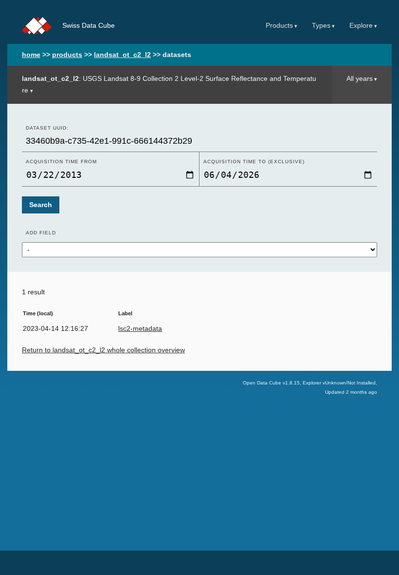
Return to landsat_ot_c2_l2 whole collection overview (103, 350)
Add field (41, 232)
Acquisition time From (61, 161)
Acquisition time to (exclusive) (254, 161)
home (31, 54)
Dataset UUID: (47, 128)
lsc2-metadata (140, 328)
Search (40, 205)
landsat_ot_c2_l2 (122, 54)
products (67, 54)
